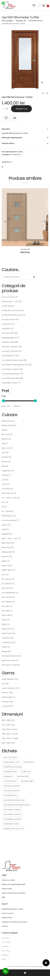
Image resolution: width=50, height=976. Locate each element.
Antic (4, 452)
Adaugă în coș (21, 109)
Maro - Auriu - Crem (10, 538)
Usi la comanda (7, 913)
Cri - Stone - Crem (9, 498)
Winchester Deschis (10, 656)
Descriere (6, 129)
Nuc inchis (6, 588)
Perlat (4, 620)
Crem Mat (6, 489)
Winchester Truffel (9, 665)
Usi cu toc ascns (8, 297)
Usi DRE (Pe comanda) (11, 310)
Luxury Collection (9, 688)
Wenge (5, 651)
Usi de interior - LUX (9, 301)
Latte (4, 529)
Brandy (4, 461)
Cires (4, 479)
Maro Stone (6, 547)
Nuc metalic (7, 597)
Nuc (3, 574)
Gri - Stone (6, 511)
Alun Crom (6, 448)
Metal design (7, 697)
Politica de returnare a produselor (13, 893)
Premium (5, 702)
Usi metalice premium (11, 374)
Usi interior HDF (8, 333)
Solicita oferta (8, 143)
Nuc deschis (7, 583)
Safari (4, 624)
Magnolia (5, 534)
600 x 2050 (6, 720)
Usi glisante (6, 328)
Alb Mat (5, 439)
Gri (3, 507)
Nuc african (6, 579)
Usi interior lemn (35, 20)
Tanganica (6, 638)
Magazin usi (21, 20)
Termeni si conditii (8, 880)
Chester (5, 475)
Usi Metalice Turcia (9, 383)
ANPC (3, 897)
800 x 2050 (6, 743)
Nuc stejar (6, 611)
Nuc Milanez (6, 602)
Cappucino (6, 470)
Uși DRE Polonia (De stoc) (12, 315)
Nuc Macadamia (8, 592)
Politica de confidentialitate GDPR (13, 884)
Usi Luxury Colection (10, 351)
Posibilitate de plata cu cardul (12, 909)
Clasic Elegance (8, 679)
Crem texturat (7, 493)
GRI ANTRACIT (7, 516)
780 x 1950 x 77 (8, 738)
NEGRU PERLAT (7, 570)
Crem (4, 484)
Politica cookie (7, 889)
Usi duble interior (8, 319)
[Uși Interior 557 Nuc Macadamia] (47, 93)
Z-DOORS (5, 706)
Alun (3, 443)
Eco (3, 683)
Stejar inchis (7, 629)
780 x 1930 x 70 (8, 734)
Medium (5, 692)
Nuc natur (6, 606)
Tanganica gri (7, 642)
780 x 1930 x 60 (8, 729)
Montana (5, 556)
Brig (3, 466)
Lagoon (5, 525)
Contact (5, 926)
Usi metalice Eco (8, 355)
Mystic (4, 561)
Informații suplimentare (12, 137)
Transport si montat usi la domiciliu (14, 922)
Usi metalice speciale (10, 378)
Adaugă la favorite (6, 117)
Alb (3, 430)
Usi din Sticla (7, 306)
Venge (4, 647)
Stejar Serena (7, 633)
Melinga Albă (7, 552)
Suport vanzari (7, 918)
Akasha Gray (7, 421)
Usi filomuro (6, 324)
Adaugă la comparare (15, 117)
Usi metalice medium (10, 369)
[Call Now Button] (5, 971)
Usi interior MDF (8, 342)
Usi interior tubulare (9, 346)
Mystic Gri (6, 565)
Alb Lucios (6, 434)
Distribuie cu (7, 162)
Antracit (5, 457)
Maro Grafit (6, 543)
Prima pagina (7, 20)
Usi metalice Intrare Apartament (15, 365)
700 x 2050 (6, 725)
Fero (3, 502)
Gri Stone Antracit (9, 520)
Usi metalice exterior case (12, 360)
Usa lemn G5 (25, 249)
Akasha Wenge (8, 425)
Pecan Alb (6, 615)
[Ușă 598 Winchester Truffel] (43, 93)
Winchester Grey (8, 660)
